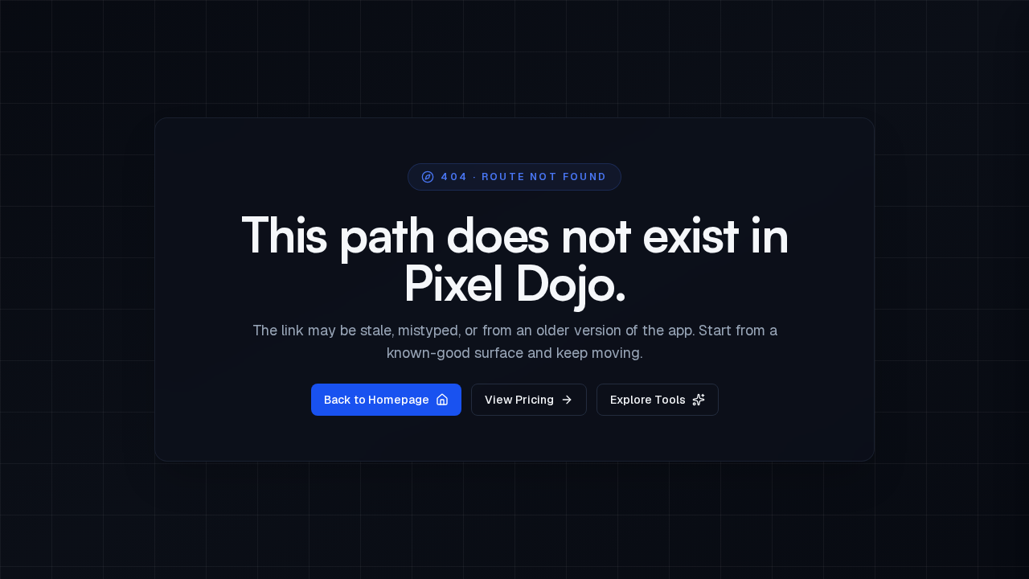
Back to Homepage (376, 399)
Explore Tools (648, 399)
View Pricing (519, 399)
